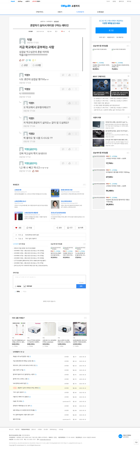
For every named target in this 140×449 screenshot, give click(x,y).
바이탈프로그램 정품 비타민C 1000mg (117, 172)
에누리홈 (12, 1)
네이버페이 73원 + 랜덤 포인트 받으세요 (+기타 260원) (29, 250)
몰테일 (114, 1)
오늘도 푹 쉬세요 (18, 401)
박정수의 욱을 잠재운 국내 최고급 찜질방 (24, 248)
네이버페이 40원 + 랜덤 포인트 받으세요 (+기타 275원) (29, 253)
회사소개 (11, 429)
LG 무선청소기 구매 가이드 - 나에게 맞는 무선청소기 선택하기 (111, 107)
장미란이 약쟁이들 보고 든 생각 (22, 406)
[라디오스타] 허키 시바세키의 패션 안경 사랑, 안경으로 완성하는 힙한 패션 (31, 266)
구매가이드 (39, 12)
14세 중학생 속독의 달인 (32, 235)
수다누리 (56, 21)
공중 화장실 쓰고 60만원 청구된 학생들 (24, 410)
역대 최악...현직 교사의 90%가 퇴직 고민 (25, 365)
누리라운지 (80, 12)
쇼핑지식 (27, 1)
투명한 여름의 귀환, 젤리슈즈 (102, 103)
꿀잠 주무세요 (17, 419)
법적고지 (34, 429)
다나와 (108, 1)
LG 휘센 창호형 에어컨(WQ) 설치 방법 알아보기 (107, 105)
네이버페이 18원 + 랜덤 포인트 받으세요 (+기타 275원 (28, 263)
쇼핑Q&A (100, 12)
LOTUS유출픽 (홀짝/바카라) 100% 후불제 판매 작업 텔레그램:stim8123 (30, 261)
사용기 (60, 12)
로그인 (111, 30)
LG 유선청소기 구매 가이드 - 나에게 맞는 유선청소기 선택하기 (111, 101)
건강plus (20, 1)
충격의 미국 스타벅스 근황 (21, 379)
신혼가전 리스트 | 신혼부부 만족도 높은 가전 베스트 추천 (109, 110)
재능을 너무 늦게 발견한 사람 (22, 356)
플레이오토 (121, 1)
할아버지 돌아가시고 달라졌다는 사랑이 (24, 374)
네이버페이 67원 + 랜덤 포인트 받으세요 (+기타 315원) (29, 255)
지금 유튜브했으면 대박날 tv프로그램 (24, 361)
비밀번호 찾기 (110, 37)
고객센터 (40, 429)
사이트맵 (61, 429)
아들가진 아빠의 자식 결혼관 (22, 397)
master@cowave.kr (45, 439)
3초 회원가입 (119, 37)
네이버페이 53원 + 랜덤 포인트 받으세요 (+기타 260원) (29, 258)
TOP (136, 441)
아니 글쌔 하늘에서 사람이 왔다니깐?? (23, 415)
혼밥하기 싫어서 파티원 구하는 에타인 (29, 388)
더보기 (128, 76)
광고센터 (46, 429)
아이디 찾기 (102, 37)
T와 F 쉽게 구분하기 (31, 238)
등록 (81, 286)
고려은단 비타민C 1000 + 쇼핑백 (116, 158)
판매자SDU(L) (53, 429)
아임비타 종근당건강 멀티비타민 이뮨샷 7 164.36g (117, 201)
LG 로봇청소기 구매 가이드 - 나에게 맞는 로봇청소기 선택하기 (111, 98)
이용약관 (17, 429)
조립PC (36, 1)
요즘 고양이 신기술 (19, 370)
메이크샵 (129, 1)
